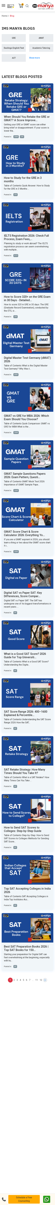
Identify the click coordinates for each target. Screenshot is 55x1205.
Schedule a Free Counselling (24, 1199)
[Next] (45, 980)
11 (36, 980)
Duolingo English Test (14, 48)
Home (4, 16)
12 (41, 980)
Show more (34, 58)
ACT (14, 58)
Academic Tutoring (41, 48)
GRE (14, 38)
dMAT (41, 38)
